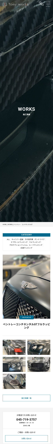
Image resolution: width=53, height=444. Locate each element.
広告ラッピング (26, 248)
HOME (4, 224)
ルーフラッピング (35, 245)
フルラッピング (35, 242)
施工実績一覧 (26, 398)
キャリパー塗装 (17, 239)
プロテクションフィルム (18, 245)
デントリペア (39, 239)
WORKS (10, 224)
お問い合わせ (26, 438)
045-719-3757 (26, 419)
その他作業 (29, 239)
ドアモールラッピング (19, 242)
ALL (8, 239)
